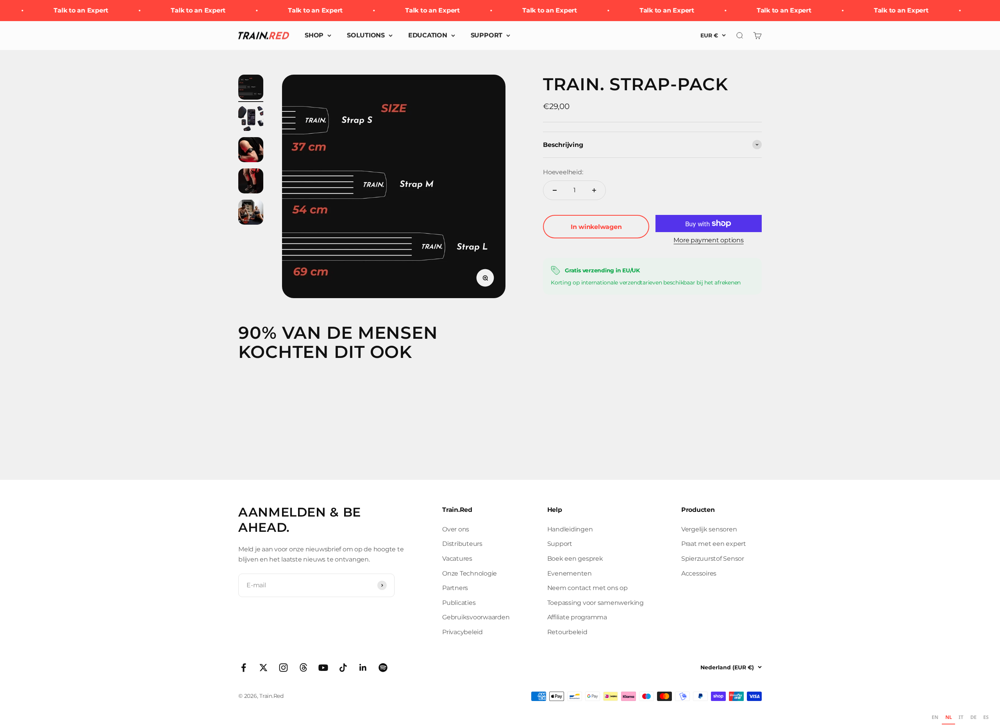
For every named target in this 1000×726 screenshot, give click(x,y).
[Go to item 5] (250, 213)
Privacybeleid (462, 632)
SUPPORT (486, 35)
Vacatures (457, 558)
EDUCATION (427, 35)
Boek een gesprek (575, 558)
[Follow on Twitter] (263, 667)
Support (559, 543)
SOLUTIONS (366, 35)
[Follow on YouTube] (323, 667)
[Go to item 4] (250, 182)
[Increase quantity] (594, 190)
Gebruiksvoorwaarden (475, 617)
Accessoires (698, 573)
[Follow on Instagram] (283, 667)
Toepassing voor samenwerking (595, 602)
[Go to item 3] (250, 151)
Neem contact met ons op (587, 588)
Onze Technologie (469, 573)
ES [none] (986, 717)
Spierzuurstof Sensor (712, 558)
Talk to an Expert (70, 10)
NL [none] (948, 717)
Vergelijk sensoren (709, 529)
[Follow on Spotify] (383, 667)
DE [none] (973, 717)
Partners (455, 588)
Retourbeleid (567, 632)
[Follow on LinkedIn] (363, 667)
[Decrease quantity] (554, 190)
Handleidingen (570, 529)
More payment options (708, 240)
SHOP (314, 35)
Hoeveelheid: (563, 172)
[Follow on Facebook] (243, 667)
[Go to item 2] (250, 119)
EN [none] (935, 717)
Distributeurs (462, 543)
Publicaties (458, 602)
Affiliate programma (577, 617)
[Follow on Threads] (303, 667)
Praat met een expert (713, 543)
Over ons (455, 529)
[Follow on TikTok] (343, 667)
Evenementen (569, 573)
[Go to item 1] (250, 88)
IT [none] (961, 717)
